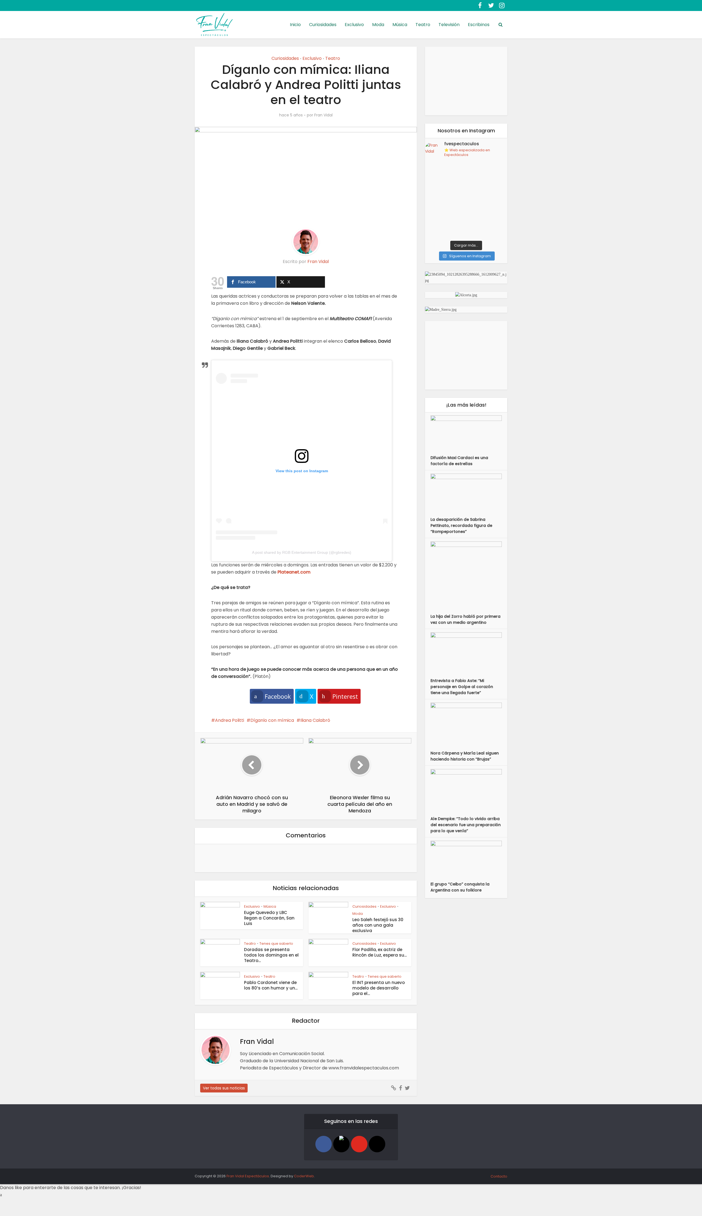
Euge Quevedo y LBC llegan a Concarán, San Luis (269, 918)
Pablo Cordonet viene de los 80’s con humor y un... (271, 985)
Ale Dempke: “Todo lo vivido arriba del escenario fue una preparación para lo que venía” (466, 825)
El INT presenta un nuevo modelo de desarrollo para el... (378, 988)
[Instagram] (377, 1144)
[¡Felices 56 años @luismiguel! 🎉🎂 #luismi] (487, 225)
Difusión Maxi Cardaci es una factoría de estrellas (459, 460)
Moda (378, 24)
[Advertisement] (466, 81)
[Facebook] (323, 1144)
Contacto (499, 1176)
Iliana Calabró (315, 720)
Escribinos (478, 24)
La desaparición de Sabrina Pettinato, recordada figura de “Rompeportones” (461, 525)
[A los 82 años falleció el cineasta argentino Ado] (487, 200)
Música (399, 24)
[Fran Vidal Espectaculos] (214, 26)
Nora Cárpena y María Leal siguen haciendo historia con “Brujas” (465, 756)
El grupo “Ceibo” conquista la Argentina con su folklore (460, 887)
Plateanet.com (294, 572)
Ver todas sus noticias (224, 1088)
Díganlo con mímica (272, 720)
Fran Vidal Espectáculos (248, 1176)
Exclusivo (354, 24)
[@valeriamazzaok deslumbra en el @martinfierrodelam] (445, 200)
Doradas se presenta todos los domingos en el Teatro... (271, 955)
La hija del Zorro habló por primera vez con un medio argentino (465, 619)
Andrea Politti (229, 720)
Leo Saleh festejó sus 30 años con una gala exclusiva (377, 925)
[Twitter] (341, 1144)
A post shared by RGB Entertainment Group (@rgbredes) (301, 552)
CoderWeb (304, 1176)
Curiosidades (322, 24)
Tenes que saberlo (276, 943)
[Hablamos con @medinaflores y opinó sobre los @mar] (487, 175)
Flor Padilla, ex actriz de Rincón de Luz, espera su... (379, 952)
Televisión (449, 24)
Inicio (295, 24)
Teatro (422, 24)
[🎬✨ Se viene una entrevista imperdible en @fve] (445, 175)
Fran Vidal (323, 115)
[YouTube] (359, 1144)
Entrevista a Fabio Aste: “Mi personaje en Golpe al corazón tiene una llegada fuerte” (462, 686)
